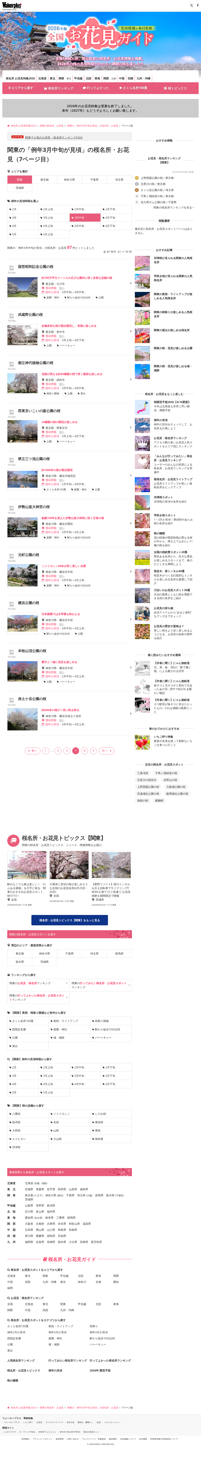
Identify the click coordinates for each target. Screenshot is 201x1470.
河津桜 (16, 1147)
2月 (14, 209)
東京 (69, 78)
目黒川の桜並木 (146, 780)
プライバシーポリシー (42, 1438)
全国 (10, 1304)
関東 (61, 78)
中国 (121, 78)
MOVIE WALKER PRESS (70, 1431)
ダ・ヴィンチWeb (27, 1431)
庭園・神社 (60, 1029)
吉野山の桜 (170, 780)
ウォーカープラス (12, 1422)
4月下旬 (110, 226)
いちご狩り (28, 1422)
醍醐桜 (159, 800)
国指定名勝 (19, 1029)
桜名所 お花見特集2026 (20, 78)
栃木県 (20, 962)
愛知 (116, 1282)
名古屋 (38, 1217)
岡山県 (40, 1230)
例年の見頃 (55, 1370)
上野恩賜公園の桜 (148, 787)
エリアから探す (22, 88)
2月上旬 (48, 209)
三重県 (60, 1217)
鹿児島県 (96, 1242)
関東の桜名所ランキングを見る (172, 207)
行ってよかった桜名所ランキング (110, 1360)
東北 (52, 78)
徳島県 (51, 1236)
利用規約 (25, 1438)
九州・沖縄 (143, 78)
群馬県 (119, 953)
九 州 (11, 1242)
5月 (14, 234)
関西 (106, 78)
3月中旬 (79, 1076)
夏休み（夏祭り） (85, 1422)
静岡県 (71, 1217)
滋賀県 (87, 1223)
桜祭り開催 (102, 1021)
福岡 (10, 1288)
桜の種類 (12, 1380)
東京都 (44, 179)
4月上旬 (48, 226)
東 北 (11, 1189)
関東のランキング (30, 983)
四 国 (11, 1236)
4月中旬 (79, 226)
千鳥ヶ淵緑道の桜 (166, 773)
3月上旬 (48, 217)
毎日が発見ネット (91, 1431)
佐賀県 (40, 1242)
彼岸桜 (16, 1122)
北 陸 (11, 1211)
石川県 (29, 1211)
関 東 (11, 1195)
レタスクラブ (10, 1431)
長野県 (40, 1205)
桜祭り (94, 1326)
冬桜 (56, 1122)
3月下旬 (110, 217)
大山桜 (57, 1139)
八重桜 (16, 1114)
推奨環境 (60, 1438)
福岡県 (29, 1242)
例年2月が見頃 (16, 1332)
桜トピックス (177, 88)
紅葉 (99, 1422)
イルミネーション (112, 1422)
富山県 (40, 1211)
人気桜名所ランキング (21, 1360)
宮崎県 (84, 1242)
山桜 (56, 1130)
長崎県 (51, 1242)
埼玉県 (119, 179)
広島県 (29, 1230)
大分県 (73, 1242)
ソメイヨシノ (61, 1114)
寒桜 (97, 1130)
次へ (104, 750)
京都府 (40, 1223)
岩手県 (51, 1189)
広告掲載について (128, 1438)
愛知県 (29, 1217)
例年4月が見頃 (99, 1332)
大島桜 (16, 1130)
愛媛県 (40, 1236)
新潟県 (51, 1205)
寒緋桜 (99, 1122)
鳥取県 (62, 1230)
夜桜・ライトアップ (65, 1021)
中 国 (11, 1230)
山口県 (51, 1230)
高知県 (62, 1236)
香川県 (29, 1236)
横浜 (60, 1195)
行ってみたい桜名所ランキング (67, 1360)
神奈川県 (69, 179)
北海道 (42, 78)
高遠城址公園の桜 (148, 793)
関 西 (11, 1223)
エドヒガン (19, 1139)
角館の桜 (142, 800)
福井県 (51, 1211)
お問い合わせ (73, 1438)
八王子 (38, 1195)
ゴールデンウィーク (54, 1422)
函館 (44, 1183)
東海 (97, 78)
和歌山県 (74, 1223)
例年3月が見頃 (57, 1332)
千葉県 (94, 179)
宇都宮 (119, 1195)
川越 (89, 1195)
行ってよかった (98, 88)
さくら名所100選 (135, 88)
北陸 (88, 78)
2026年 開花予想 (100, 1370)
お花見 (39, 1422)
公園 (15, 1037)
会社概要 (143, 1438)
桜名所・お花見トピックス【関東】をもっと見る (69, 920)
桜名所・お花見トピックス (23, 1370)
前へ (34, 750)
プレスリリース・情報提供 (94, 1438)
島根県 (73, 1230)
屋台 (15, 1046)
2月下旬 (110, 209)
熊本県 (62, 1242)
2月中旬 (79, 209)
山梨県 (29, 1205)
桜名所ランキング (60, 88)
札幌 (37, 1183)
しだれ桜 (100, 1114)
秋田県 (62, 1189)
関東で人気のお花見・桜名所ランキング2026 (54, 137)
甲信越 (78, 78)
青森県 (40, 1189)
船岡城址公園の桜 (177, 793)
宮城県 (29, 1189)
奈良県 (62, 1223)
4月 (14, 226)
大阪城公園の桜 (175, 787)
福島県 (84, 1189)
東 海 (11, 1217)
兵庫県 (51, 1223)
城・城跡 (58, 1037)
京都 (113, 78)
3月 (14, 217)
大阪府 (29, 1223)
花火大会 (70, 1422)
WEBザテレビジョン (47, 1431)
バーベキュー (103, 1037)
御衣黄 (99, 1139)
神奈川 (82, 1282)
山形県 (73, 1189)
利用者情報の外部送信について (164, 1438)
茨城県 (20, 188)
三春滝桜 (142, 773)
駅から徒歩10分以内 (107, 1029)
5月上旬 (48, 234)
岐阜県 (49, 1217)
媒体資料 (113, 1438)
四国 (130, 78)
